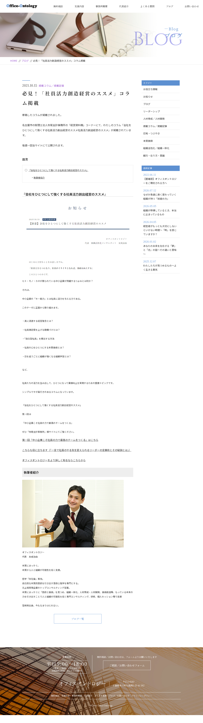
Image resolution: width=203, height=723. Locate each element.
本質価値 (148, 140)
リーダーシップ (151, 111)
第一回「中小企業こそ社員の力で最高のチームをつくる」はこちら (60, 440)
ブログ (169, 6)
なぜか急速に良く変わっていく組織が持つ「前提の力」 (159, 194)
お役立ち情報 (150, 89)
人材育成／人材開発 (154, 118)
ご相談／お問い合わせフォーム (127, 665)
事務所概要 (102, 6)
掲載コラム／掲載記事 (51, 85)
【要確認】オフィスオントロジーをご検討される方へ (160, 179)
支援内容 (79, 6)
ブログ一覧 (77, 619)
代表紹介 (124, 6)
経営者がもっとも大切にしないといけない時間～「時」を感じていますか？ (160, 228)
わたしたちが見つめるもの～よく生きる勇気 (160, 265)
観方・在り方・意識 (154, 155)
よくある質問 (147, 6)
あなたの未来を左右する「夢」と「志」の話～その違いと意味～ (160, 247)
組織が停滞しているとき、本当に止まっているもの (159, 210)
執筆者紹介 (39, 177)
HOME (13, 60)
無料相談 (58, 6)
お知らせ (148, 96)
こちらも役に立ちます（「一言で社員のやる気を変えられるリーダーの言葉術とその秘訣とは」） (76, 450)
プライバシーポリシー (141, 695)
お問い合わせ (192, 6)
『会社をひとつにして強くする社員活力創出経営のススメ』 (58, 170)
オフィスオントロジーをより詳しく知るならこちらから (54, 460)
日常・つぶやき (151, 133)
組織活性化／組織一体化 (156, 148)
